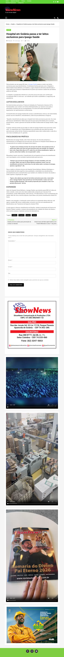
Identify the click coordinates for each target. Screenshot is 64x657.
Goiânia (14, 215)
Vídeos (23, 1)
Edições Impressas (11, 3)
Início (7, 1)
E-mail (10, 267)
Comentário (11, 241)
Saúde (8, 30)
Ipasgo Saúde (33, 84)
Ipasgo (28, 215)
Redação (10, 41)
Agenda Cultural (15, 1)
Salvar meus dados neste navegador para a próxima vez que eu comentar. (29, 280)
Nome (10, 260)
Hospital (21, 215)
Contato (29, 1)
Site (9, 273)
